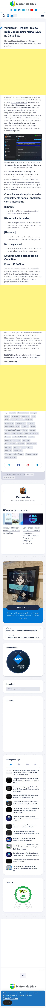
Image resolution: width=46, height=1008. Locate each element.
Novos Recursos (10, 444)
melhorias (8, 440)
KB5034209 (22, 437)
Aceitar (7, 1002)
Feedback (25, 427)
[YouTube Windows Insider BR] (31, 10)
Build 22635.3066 (17, 420)
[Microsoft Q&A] (23, 10)
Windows (8, 451)
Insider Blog (13, 362)
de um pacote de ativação (19, 102)
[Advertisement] (23, 72)
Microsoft (17, 440)
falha (17, 427)
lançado (31, 437)
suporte (16, 447)
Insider (7, 433)
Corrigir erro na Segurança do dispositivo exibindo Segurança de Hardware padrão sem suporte (26, 789)
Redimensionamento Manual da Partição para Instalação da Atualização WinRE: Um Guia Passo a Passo (26, 773)
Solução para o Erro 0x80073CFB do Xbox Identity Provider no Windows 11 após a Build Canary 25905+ (26, 847)
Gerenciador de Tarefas (12, 430)
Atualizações (25, 416)
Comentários (9, 423)
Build (6, 420)
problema (21, 444)
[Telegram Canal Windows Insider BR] (35, 10)
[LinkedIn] (19, 10)
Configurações (20, 423)
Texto (23, 447)
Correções (31, 423)
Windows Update (10, 457)
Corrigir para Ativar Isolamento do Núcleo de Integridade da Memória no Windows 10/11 (26, 781)
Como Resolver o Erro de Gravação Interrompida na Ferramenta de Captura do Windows (26, 819)
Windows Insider (9, 477)
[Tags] (35, 764)
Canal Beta (28, 420)
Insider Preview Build (31, 433)
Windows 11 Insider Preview (14, 454)
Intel (14, 437)
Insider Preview (17, 433)
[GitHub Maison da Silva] (27, 10)
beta (33, 416)
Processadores (31, 444)
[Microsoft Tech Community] (15, 10)
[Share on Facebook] (18, 465)
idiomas (24, 430)
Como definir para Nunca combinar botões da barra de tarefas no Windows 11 (25, 868)
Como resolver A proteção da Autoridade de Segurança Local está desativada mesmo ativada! (26, 811)
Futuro (33, 427)
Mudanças (26, 440)
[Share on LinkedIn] (37, 465)
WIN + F (29, 447)
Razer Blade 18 (24, 282)
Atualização (15, 416)
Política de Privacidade (10, 998)
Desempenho (9, 427)
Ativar (7, 416)
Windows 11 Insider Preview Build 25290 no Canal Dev (11, 530)
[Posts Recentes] (19, 764)
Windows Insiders (31, 454)
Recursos (8, 447)
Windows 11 (18, 451)
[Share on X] (9, 465)
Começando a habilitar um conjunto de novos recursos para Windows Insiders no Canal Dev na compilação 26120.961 (31, 535)
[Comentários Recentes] (27, 764)
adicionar (12, 413)
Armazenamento (23, 413)
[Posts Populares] (10, 764)
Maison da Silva (19, 474)
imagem (32, 430)
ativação (33, 413)
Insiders (7, 437)
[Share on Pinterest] (27, 465)
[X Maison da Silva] (11, 10)
